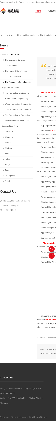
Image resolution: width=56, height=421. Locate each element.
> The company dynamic (14, 60)
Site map (4, 417)
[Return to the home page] (52, 256)
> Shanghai (8, 137)
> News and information (10, 54)
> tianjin (6, 164)
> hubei (6, 153)
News (11, 35)
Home (38, 11)
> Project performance (9, 87)
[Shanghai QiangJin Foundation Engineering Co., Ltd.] (9, 13)
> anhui (6, 181)
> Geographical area (9, 126)
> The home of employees (15, 71)
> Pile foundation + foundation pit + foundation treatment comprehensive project (18, 115)
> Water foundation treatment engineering (18, 104)
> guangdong (9, 176)
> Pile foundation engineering (16, 93)
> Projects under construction (16, 120)
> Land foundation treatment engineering (18, 109)
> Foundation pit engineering (15, 98)
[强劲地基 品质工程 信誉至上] (28, 17)
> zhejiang (7, 148)
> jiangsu (7, 142)
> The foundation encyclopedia (17, 82)
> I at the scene (10, 65)
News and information (26, 35)
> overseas (8, 131)
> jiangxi (7, 170)
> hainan (7, 159)
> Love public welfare (12, 76)
